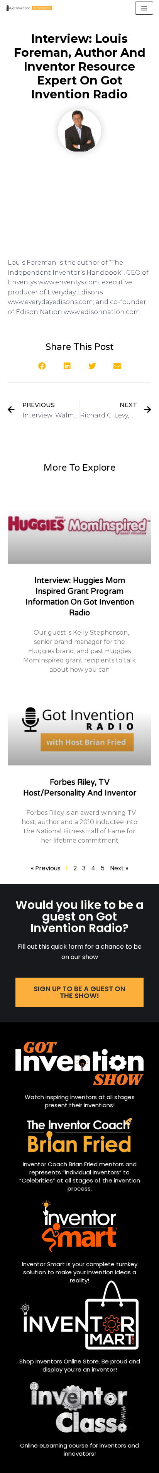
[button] (42, 366)
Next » (119, 868)
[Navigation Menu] (144, 8)
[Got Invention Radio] (29, 8)
